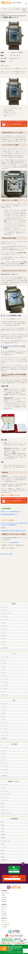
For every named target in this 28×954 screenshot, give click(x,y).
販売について (4, 908)
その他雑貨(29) (4, 775)
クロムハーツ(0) (4, 682)
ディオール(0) (4, 728)
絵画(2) (2, 850)
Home (5, 9)
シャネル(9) (3, 753)
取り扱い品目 (4, 915)
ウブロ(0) (3, 644)
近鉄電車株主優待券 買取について (9, 514)
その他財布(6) (4, 738)
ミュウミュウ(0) (4, 685)
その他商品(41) (4, 859)
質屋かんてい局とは (5, 892)
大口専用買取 (4, 913)
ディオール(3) (4, 688)
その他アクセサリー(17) (6, 813)
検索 (22, 878)
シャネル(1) (3, 709)
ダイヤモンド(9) (4, 809)
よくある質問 (4, 926)
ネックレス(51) (4, 790)
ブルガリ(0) (3, 622)
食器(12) (3, 856)
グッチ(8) (3, 666)
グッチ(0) (3, 713)
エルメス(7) (3, 750)
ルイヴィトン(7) (4, 703)
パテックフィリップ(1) (6, 613)
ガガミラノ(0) (4, 635)
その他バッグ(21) (4, 694)
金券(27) (3, 825)
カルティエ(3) (4, 625)
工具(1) (2, 828)
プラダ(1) (3, 672)
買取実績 (24, 9)
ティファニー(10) (4, 766)
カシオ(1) (3, 632)
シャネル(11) (3, 663)
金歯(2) (2, 806)
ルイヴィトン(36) (4, 656)
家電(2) (2, 831)
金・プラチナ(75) (4, 784)
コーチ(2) (3, 669)
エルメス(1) (3, 641)
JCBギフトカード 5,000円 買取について (11, 511)
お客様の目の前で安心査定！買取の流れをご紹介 (13, 530)
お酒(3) (2, 821)
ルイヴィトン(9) (4, 747)
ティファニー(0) (4, 678)
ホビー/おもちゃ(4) (5, 840)
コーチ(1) (3, 716)
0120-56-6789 (14, 542)
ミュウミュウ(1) (4, 772)
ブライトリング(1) (5, 619)
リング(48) (3, 787)
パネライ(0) (3, 638)
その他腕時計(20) (4, 647)
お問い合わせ (4, 920)
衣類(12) (3, 853)
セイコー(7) (3, 629)
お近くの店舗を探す (5, 924)
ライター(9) (3, 847)
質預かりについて (4, 906)
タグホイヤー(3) (4, 616)
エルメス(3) (3, 660)
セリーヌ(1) (3, 691)
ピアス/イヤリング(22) (6, 794)
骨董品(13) (3, 837)
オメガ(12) (3, 610)
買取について (4, 910)
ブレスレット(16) (4, 797)
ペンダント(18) (4, 800)
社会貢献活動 (4, 897)
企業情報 (3, 895)
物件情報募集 (4, 901)
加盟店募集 (3, 899)
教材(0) (2, 844)
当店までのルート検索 (6, 554)
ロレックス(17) (4, 606)
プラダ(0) (3, 719)
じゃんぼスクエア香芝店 (14, 9)
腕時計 (24, 10)
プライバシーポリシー (5, 922)
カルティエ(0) (4, 675)
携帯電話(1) (3, 834)
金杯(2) (2, 803)
